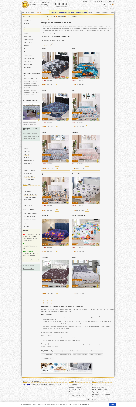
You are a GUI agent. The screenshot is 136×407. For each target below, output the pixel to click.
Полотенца (27, 61)
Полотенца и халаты (30, 220)
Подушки (26, 20)
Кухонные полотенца (30, 194)
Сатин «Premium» (29, 176)
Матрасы (26, 226)
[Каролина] (55, 274)
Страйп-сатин (28, 173)
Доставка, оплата (99, 1)
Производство (87, 1)
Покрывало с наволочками (63, 354)
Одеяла (26, 23)
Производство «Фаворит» (100, 392)
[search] (88, 399)
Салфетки (27, 188)
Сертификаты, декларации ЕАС (101, 394)
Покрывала (27, 30)
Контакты (110, 1)
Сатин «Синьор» (29, 170)
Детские (27, 27)
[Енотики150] (86, 190)
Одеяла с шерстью (82, 351)
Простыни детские (47, 358)
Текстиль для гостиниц (75, 392)
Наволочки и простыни (80, 354)
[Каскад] (55, 149)
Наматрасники (28, 39)
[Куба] (86, 107)
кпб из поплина (41, 384)
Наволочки (27, 55)
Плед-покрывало (47, 354)
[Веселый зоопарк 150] (86, 232)
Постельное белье (49, 16)
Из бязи (26, 46)
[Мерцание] (55, 232)
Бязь (25, 148)
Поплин (26, 151)
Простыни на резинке (96, 354)
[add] (57, 84)
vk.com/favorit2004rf (28, 269)
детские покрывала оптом (63, 36)
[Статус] (55, 65)
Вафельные (28, 64)
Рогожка (27, 67)
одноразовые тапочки (29, 253)
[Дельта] (55, 190)
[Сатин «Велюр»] (79, 367)
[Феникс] (86, 274)
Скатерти (27, 191)
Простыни (27, 42)
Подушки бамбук (69, 351)
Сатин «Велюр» (29, 179)
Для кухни (61, 16)
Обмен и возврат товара (99, 389)
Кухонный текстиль (74, 389)
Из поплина (28, 49)
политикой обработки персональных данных (77, 404)
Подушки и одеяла (56, 351)
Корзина (94, 399)
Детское (26, 154)
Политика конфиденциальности (101, 397)
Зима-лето (27, 164)
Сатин (26, 167)
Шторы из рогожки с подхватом (30, 198)
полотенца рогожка (34, 244)
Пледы (26, 33)
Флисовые (27, 36)
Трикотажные (28, 52)
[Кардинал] (86, 149)
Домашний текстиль (75, 387)
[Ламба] (86, 65)
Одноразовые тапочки (31, 223)
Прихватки (27, 205)
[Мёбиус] (55, 107)
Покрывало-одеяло (96, 351)
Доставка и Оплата (97, 387)
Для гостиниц (72, 16)
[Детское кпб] (54, 367)
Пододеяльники (29, 58)
